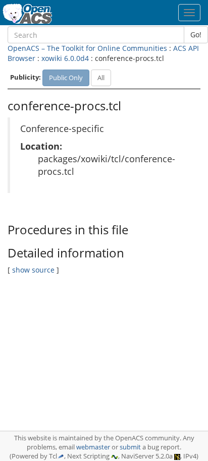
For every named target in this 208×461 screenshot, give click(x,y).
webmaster (93, 447)
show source (33, 270)
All (101, 77)
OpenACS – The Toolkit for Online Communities (87, 48)
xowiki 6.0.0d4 (65, 58)
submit (130, 447)
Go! (195, 34)
